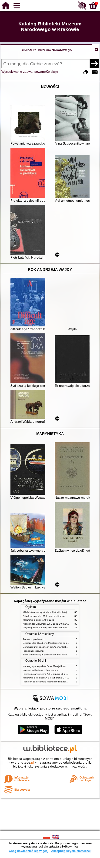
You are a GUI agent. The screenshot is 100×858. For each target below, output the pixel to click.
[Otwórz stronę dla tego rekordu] (29, 123)
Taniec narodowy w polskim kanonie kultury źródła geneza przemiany (60, 654)
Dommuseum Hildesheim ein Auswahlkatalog (46, 647)
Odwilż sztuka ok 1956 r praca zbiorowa (44, 616)
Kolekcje (52, 71)
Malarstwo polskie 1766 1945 (38, 620)
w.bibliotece (22, 762)
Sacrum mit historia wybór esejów (40, 670)
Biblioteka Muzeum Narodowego (46, 50)
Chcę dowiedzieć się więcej (28, 851)
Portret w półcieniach (34, 639)
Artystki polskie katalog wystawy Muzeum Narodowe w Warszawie (58, 627)
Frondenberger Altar (33, 651)
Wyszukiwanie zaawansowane (23, 71)
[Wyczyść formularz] (85, 72)
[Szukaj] (94, 63)
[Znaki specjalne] (95, 72)
